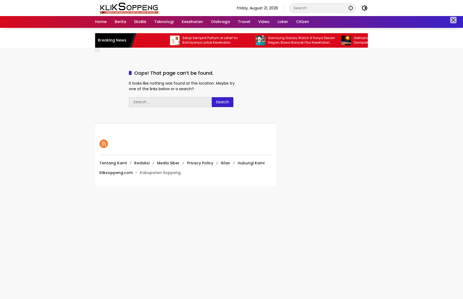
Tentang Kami (113, 163)
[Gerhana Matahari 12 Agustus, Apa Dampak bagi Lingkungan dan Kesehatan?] (340, 40)
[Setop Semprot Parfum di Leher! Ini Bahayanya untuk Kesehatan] (169, 40)
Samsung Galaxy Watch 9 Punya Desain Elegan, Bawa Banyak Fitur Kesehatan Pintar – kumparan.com (295, 40)
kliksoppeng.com (116, 172)
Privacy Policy (200, 163)
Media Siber (168, 163)
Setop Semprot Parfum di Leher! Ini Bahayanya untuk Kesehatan (204, 40)
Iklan (225, 163)
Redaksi (142, 163)
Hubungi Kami (251, 163)
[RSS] (103, 143)
